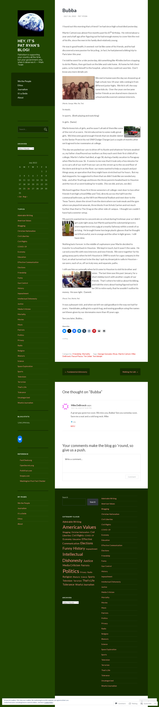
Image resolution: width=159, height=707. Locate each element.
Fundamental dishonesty (76, 372)
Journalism (23, 89)
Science (21, 361)
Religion (21, 351)
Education (22, 257)
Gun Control (23, 283)
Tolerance (22, 392)
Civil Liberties (23, 236)
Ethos (20, 85)
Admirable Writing (25, 215)
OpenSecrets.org (27, 465)
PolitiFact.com (26, 470)
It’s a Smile (22, 93)
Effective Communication (28, 262)
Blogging (21, 226)
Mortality (86, 354)
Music (20, 325)
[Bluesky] (20, 439)
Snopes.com (25, 476)
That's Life (22, 387)
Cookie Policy (48, 702)
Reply (73, 426)
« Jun (20, 196)
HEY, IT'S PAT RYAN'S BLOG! (29, 45)
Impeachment (23, 293)
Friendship (77, 354)
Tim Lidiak (87, 356)
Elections (21, 267)
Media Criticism (24, 309)
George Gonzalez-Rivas (108, 354)
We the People (24, 81)
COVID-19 (22, 246)
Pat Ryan (82, 16)
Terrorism (22, 382)
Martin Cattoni (124, 354)
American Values (24, 220)
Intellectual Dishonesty (27, 298)
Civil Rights (22, 241)
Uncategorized (24, 397)
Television (22, 377)
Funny (20, 278)
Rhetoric (21, 356)
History (21, 288)
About (20, 97)
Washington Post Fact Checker (32, 481)
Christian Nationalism (27, 231)
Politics (21, 335)
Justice (20, 304)
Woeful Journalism (25, 403)
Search (65, 497)
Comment (132, 477)
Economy (21, 252)
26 (28, 188)
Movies (21, 319)
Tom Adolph (97, 356)
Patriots (21, 330)
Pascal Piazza (77, 356)
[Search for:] (33, 129)
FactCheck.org (26, 460)
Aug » (25, 196)
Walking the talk (130, 372)
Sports (20, 371)
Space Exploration (25, 366)
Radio (20, 345)
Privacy (21, 340)
